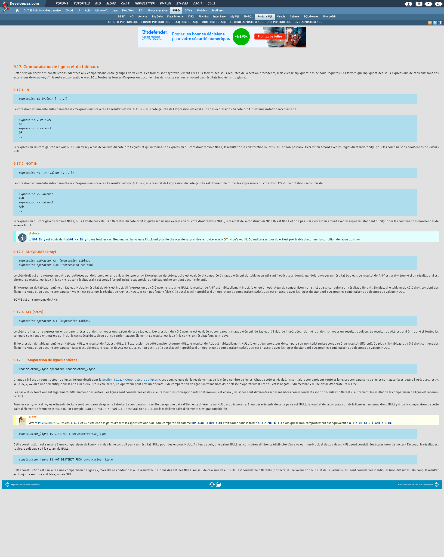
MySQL (234, 16)
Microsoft (101, 10)
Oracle (281, 16)
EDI (141, 10)
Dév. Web (128, 10)
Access (142, 16)
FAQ (98, 4)
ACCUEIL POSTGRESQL (123, 22)
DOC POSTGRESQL (214, 22)
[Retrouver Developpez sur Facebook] (440, 23)
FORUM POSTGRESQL (155, 22)
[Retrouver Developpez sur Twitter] (435, 23)
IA (78, 10)
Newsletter (144, 4)
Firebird (203, 16)
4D (132, 16)
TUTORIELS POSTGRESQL (246, 22)
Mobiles (202, 10)
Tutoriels (81, 4)
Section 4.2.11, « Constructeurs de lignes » (131, 380)
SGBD (176, 10)
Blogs (111, 4)
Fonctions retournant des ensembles (415, 484)
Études (182, 4)
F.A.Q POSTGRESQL (185, 22)
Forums (61, 4)
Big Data (157, 16)
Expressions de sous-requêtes (25, 484)
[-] (218, 484)
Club (211, 4)
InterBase (219, 16)
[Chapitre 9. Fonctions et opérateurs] (212, 484)
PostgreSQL (264, 16)
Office (188, 10)
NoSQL (248, 16)
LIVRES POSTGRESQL (308, 22)
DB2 (191, 16)
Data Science (175, 16)
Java (114, 10)
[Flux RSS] (430, 23)
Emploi (165, 4)
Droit (197, 4)
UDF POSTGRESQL (279, 22)
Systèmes (218, 10)
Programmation (158, 10)
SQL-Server (311, 16)
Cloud (69, 10)
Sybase (294, 16)
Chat (125, 4)
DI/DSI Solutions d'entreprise (42, 10)
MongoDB (329, 16)
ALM (88, 10)
